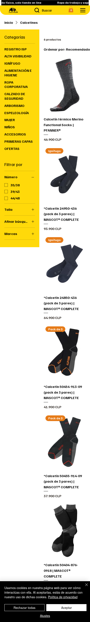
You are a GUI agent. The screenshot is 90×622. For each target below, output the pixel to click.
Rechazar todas (24, 607)
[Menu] (83, 10)
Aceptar (66, 607)
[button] (70, 9)
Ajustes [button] (45, 615)
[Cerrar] (84, 587)
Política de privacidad (63, 597)
